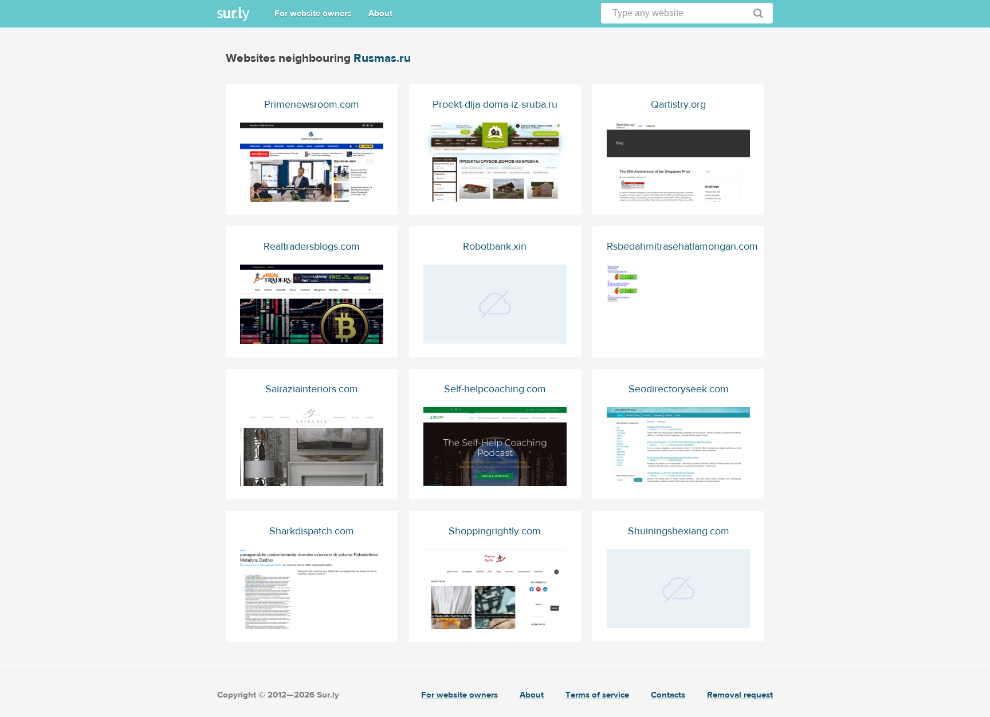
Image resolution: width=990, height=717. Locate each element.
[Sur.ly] (233, 14)
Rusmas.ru (382, 58)
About (380, 13)
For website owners (312, 13)
